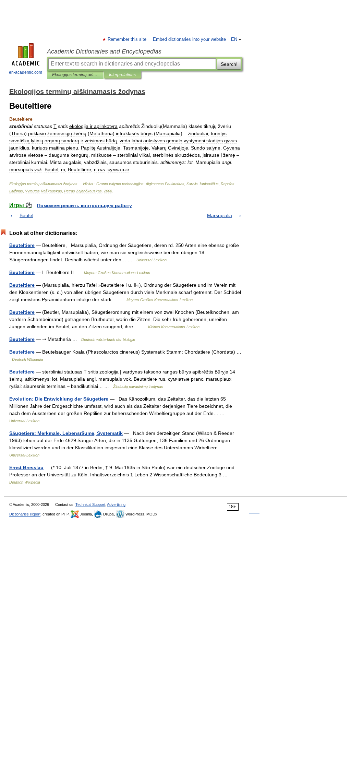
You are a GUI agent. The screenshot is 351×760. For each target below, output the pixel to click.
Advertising (116, 504)
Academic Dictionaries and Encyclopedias (104, 51)
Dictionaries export (24, 514)
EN (234, 39)
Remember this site (127, 39)
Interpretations (122, 74)
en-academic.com (25, 72)
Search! (229, 64)
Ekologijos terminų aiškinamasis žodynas (75, 74)
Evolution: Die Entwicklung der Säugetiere (58, 399)
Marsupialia (219, 215)
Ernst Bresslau (26, 467)
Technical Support (90, 504)
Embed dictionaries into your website (189, 39)
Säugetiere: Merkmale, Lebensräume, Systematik (66, 433)
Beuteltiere (22, 245)
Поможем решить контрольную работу (84, 205)
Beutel (26, 215)
